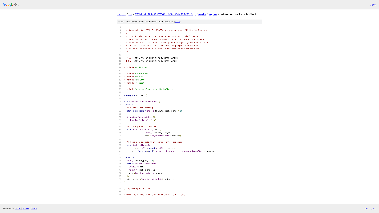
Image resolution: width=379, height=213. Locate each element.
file (177, 21)
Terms (34, 208)
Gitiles (18, 208)
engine (213, 14)
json (373, 208)
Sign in (373, 4)
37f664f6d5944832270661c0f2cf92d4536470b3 (164, 14)
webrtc (121, 14)
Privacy (26, 208)
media (202, 14)
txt (366, 208)
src (130, 14)
